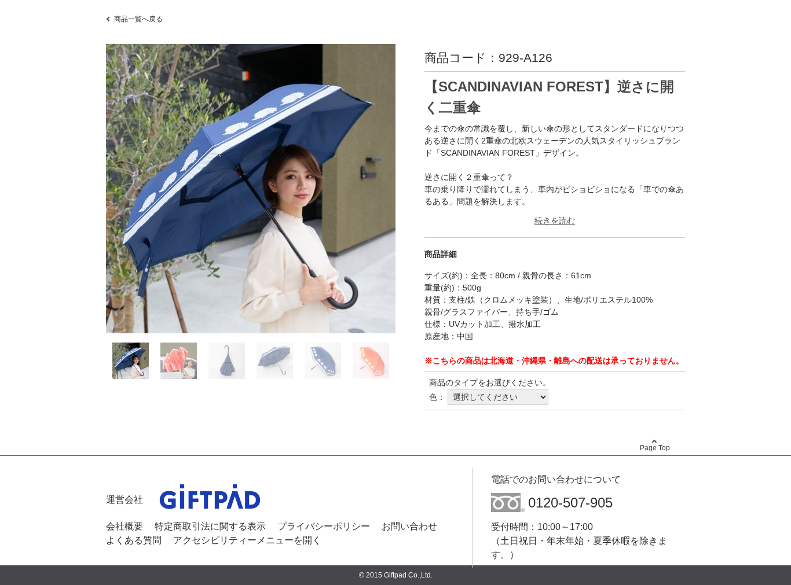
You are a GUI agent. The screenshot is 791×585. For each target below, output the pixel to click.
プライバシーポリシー (323, 526)
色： (437, 397)
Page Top (655, 448)
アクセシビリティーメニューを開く (247, 540)
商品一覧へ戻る (138, 19)
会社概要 (124, 526)
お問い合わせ (409, 526)
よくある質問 (134, 540)
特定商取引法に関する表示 (210, 526)
